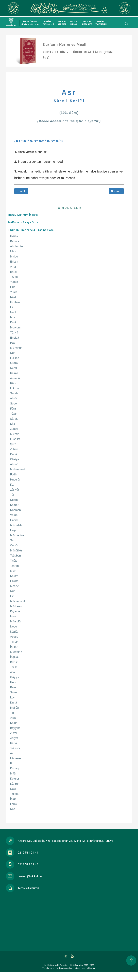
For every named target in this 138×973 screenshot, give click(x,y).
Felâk (13, 804)
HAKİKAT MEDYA (74, 22)
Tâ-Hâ (14, 332)
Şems (14, 692)
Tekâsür (15, 748)
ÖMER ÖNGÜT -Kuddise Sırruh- (30, 22)
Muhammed (17, 469)
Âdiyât (14, 738)
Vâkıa (14, 515)
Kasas (14, 373)
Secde (14, 393)
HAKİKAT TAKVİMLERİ (101, 22)
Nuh (12, 591)
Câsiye (14, 459)
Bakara (14, 241)
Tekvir (14, 641)
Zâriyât (14, 489)
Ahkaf (14, 464)
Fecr (13, 682)
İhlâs (13, 798)
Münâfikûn (16, 550)
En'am (14, 261)
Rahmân (15, 510)
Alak (13, 717)
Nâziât (14, 631)
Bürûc (14, 662)
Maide (14, 256)
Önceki (22, 191)
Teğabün (15, 555)
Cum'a (14, 545)
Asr (12, 753)
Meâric (14, 586)
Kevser (14, 778)
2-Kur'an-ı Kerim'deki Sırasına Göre (31, 230)
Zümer (14, 428)
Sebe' (13, 403)
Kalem (14, 575)
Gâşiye (14, 677)
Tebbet (14, 793)
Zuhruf (14, 449)
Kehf (13, 322)
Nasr (13, 788)
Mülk (13, 570)
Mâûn (13, 773)
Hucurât (15, 479)
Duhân (14, 454)
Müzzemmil (17, 601)
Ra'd (13, 297)
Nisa (13, 251)
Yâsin (13, 413)
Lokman (15, 388)
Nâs (12, 809)
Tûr (12, 494)
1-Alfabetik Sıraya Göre (23, 222)
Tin (12, 712)
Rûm (13, 383)
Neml (13, 368)
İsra (12, 317)
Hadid (14, 520)
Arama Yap (126, 24)
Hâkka (14, 581)
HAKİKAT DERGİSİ (62, 22)
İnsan (13, 616)
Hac (12, 342)
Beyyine (15, 728)
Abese (14, 636)
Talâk (13, 560)
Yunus (14, 282)
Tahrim (14, 565)
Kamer (14, 505)
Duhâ (13, 702)
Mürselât (15, 621)
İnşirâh (14, 707)
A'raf (13, 266)
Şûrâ (13, 444)
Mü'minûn (16, 347)
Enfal (13, 271)
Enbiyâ (14, 337)
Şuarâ (14, 363)
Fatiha (14, 236)
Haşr (13, 530)
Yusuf (13, 292)
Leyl (12, 697)
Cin (12, 596)
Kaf (12, 484)
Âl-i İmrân (16, 246)
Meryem (15, 327)
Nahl (13, 312)
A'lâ (12, 672)
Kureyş (14, 768)
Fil (11, 763)
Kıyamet (15, 611)
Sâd (12, 423)
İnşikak (14, 657)
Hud (12, 287)
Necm (14, 499)
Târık (13, 667)
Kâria (13, 743)
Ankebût (15, 378)
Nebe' (13, 626)
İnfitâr (14, 646)
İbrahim (15, 302)
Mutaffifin (16, 652)
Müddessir (17, 606)
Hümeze (15, 758)
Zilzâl (13, 733)
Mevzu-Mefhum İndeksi (23, 214)
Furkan (14, 358)
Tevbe (14, 276)
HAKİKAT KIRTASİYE (87, 22)
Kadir (13, 722)
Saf (12, 540)
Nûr (12, 352)
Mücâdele (16, 525)
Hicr (12, 307)
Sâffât (14, 418)
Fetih (13, 474)
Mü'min (14, 434)
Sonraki (116, 191)
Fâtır (13, 408)
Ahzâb (14, 398)
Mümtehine (17, 535)
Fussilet (15, 439)
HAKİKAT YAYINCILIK (48, 22)
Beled (13, 687)
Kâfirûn (14, 783)
